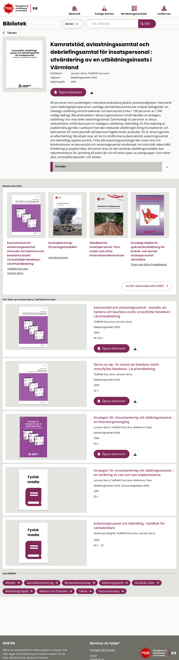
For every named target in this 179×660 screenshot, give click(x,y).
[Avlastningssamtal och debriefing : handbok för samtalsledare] (33, 543)
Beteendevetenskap (78, 583)
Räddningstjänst (112, 583)
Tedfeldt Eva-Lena (17, 268)
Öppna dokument (70, 92)
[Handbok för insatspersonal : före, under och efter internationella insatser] (108, 215)
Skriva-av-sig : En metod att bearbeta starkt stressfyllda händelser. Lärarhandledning (126, 366)
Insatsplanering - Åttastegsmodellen (62, 245)
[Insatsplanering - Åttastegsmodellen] (67, 215)
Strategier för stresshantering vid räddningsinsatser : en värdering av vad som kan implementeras (134, 472)
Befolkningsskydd (16, 591)
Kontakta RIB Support (102, 650)
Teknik (83, 591)
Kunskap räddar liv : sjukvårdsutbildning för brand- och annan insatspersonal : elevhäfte (148, 251)
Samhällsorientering (40, 583)
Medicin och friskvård (54, 591)
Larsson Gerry (15, 273)
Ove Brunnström (58, 257)
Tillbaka (12, 33)
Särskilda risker (145, 583)
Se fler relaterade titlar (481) (145, 286)
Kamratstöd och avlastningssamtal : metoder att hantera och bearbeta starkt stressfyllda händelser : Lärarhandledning (25, 253)
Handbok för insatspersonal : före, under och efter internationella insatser (107, 249)
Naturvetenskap (109, 591)
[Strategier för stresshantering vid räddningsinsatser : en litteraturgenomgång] (33, 437)
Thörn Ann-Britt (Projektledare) (149, 264)
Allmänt (10, 583)
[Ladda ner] (92, 92)
